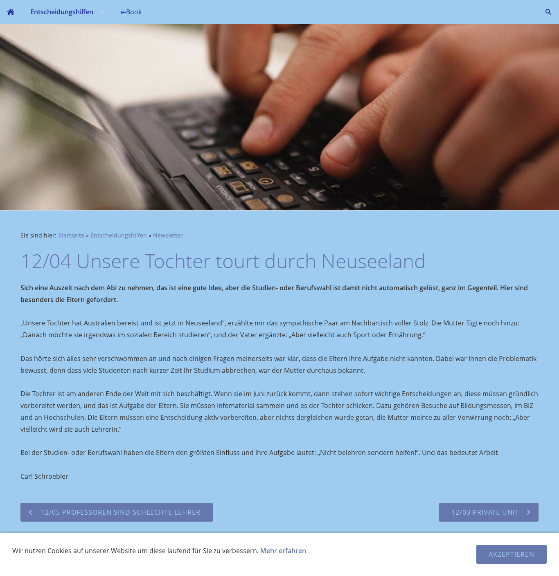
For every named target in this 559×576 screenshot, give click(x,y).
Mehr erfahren (283, 550)
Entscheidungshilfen (118, 235)
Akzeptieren (511, 554)
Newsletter (168, 235)
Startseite (71, 235)
